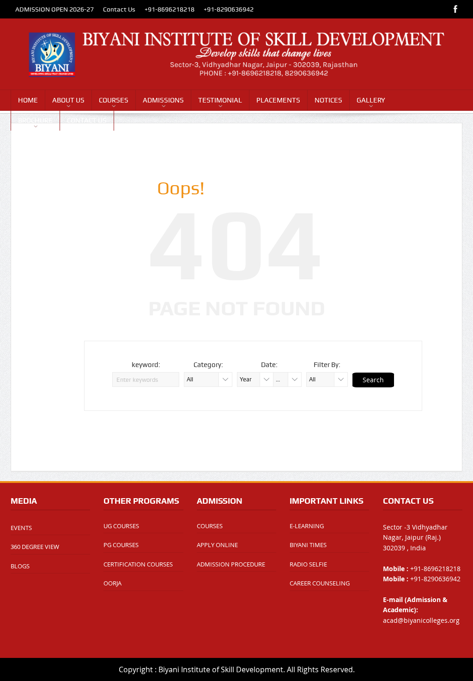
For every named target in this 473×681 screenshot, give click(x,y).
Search (373, 379)
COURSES (113, 100)
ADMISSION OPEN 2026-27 (54, 9)
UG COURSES (121, 526)
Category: (208, 365)
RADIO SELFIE (308, 564)
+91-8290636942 (229, 9)
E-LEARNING (307, 526)
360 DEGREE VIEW (35, 546)
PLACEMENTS (278, 100)
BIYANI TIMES (308, 545)
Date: (269, 365)
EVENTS (21, 528)
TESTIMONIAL (220, 100)
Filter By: (327, 365)
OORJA (112, 583)
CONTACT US (87, 120)
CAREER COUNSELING (320, 583)
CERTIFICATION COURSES (138, 564)
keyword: (146, 365)
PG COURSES (121, 545)
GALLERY (371, 100)
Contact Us (119, 9)
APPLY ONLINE (217, 545)
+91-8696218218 (169, 9)
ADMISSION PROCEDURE (231, 564)
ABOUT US (68, 100)
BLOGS (20, 566)
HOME (28, 100)
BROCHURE (35, 120)
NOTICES (328, 100)
